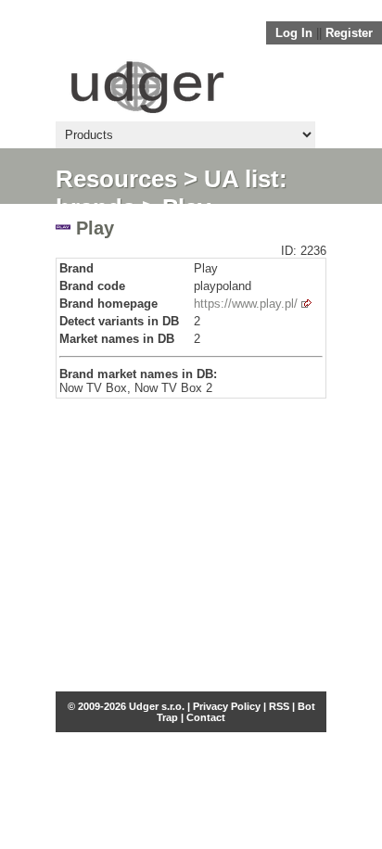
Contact (205, 717)
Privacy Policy (227, 706)
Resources (116, 179)
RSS (279, 706)
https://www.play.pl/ (246, 303)
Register (349, 33)
